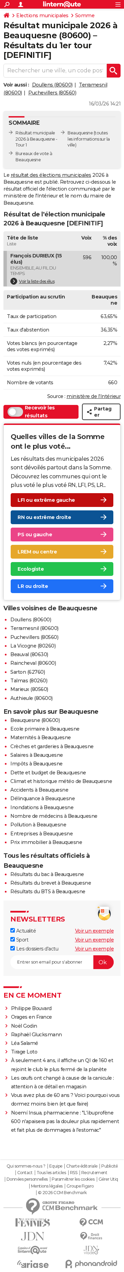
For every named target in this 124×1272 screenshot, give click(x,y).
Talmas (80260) (28, 681)
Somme (85, 15)
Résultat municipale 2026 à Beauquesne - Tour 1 (37, 139)
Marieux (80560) (29, 689)
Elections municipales (42, 15)
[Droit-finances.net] (91, 1236)
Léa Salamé (24, 1043)
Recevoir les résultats (40, 412)
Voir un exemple (94, 931)
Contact (25, 1172)
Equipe (55, 1166)
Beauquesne (80, 132)
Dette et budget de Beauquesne (48, 773)
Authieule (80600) (31, 698)
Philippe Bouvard (31, 1008)
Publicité (109, 1166)
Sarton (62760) (27, 672)
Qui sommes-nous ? (26, 1166)
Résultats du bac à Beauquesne (47, 874)
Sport (21, 940)
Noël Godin (24, 1026)
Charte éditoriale (81, 1166)
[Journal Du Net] (32, 1236)
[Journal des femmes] (32, 1222)
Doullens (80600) (52, 85)
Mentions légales (47, 1186)
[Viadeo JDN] (91, 1250)
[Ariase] (32, 1264)
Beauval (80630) (29, 654)
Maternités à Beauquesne (40, 737)
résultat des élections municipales (51, 175)
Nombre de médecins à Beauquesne (53, 816)
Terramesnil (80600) (34, 628)
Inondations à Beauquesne (41, 807)
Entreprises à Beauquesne (41, 834)
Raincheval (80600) (33, 663)
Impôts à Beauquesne (36, 764)
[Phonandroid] (91, 1264)
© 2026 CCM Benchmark (62, 1192)
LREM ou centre (37, 552)
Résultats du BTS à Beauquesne (47, 891)
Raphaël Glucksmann (36, 1034)
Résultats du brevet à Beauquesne (50, 883)
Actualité (25, 931)
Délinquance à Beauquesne (42, 798)
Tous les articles (51, 1172)
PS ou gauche (35, 534)
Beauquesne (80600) (35, 720)
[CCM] (91, 1222)
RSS (74, 1172)
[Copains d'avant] (32, 1250)
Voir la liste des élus (36, 281)
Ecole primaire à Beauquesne (45, 729)
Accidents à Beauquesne (39, 790)
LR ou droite (33, 586)
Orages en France (31, 1017)
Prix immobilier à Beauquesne (46, 842)
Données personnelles (27, 1179)
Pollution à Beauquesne (38, 825)
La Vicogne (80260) (32, 646)
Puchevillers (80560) (52, 93)
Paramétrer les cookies (73, 1179)
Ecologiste (31, 569)
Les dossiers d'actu (36, 949)
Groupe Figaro (80, 1186)
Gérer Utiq (108, 1179)
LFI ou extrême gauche (46, 500)
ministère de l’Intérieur (93, 396)
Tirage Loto (24, 1052)
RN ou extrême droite (44, 517)
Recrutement (94, 1172)
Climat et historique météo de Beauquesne (61, 781)
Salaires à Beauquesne (36, 755)
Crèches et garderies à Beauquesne (52, 746)
